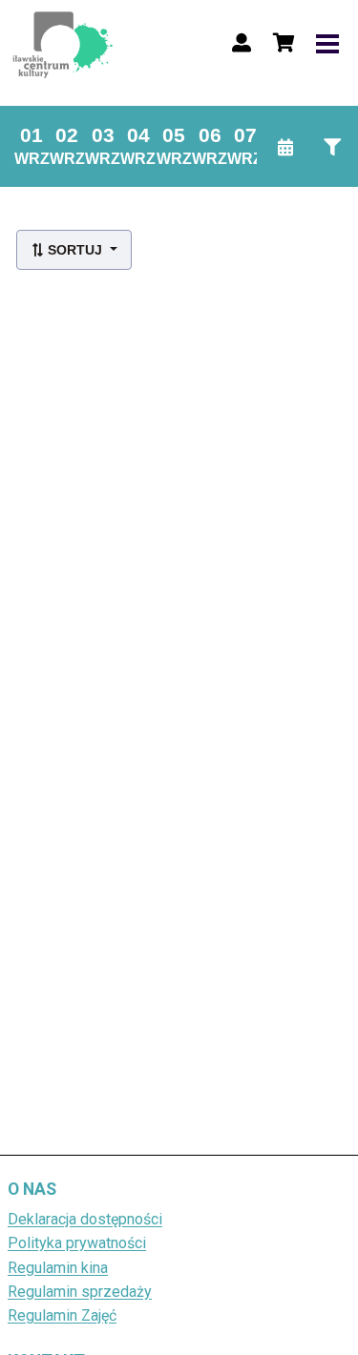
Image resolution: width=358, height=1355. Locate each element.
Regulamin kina (58, 1268)
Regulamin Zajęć (62, 1315)
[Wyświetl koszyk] (284, 43)
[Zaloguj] (242, 43)
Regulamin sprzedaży (80, 1292)
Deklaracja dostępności (85, 1219)
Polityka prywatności (77, 1243)
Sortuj (75, 249)
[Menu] (327, 43)
